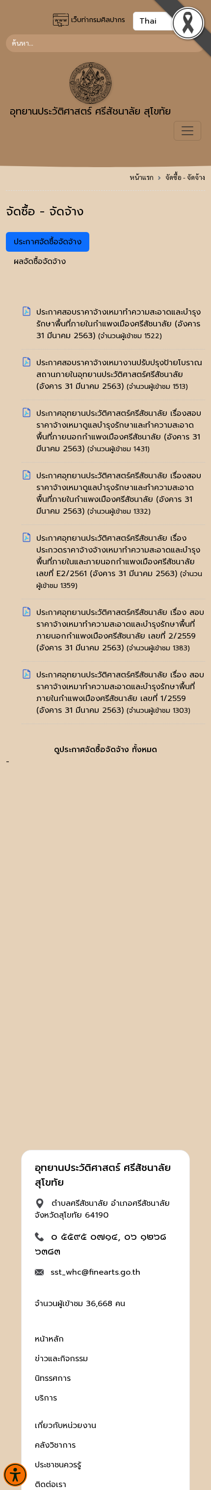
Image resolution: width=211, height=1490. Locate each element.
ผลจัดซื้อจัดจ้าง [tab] (40, 261)
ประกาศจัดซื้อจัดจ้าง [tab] (47, 242)
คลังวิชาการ (55, 1445)
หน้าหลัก (49, 1339)
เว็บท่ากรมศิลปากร (97, 20)
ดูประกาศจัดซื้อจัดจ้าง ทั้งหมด (105, 750)
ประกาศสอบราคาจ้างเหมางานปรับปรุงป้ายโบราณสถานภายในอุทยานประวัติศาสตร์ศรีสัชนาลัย (119, 368)
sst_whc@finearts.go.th (95, 1272)
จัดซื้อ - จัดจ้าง (185, 177)
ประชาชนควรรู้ (58, 1465)
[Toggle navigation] (187, 131)
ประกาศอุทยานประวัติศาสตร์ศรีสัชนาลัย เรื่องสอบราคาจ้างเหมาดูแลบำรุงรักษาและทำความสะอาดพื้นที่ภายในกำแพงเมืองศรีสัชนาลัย (118, 487)
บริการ (46, 1398)
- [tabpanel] (105, 536)
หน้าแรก (142, 177)
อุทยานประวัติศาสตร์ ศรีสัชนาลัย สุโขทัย (90, 111)
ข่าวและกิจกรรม (61, 1359)
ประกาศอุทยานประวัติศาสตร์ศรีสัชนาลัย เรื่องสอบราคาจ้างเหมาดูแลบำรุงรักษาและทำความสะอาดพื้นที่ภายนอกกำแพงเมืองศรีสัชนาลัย (118, 425)
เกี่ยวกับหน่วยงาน (65, 1426)
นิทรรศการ (53, 1378)
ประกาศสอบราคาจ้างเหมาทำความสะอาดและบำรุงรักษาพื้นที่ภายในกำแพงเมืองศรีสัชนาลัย (118, 318)
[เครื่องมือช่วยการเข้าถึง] (15, 1475)
